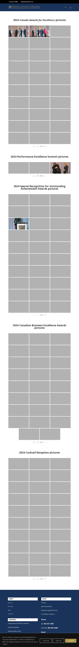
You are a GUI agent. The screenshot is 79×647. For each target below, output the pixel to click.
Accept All (71, 641)
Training (43, 603)
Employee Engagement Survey (49, 610)
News (9, 610)
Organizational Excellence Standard (18, 623)
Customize (46, 641)
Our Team (10, 606)
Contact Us (10, 614)
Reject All (58, 641)
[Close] (77, 635)
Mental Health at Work (14, 631)
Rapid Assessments (46, 606)
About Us (10, 602)
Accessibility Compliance (48, 614)
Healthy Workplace (13, 627)
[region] (39, 640)
